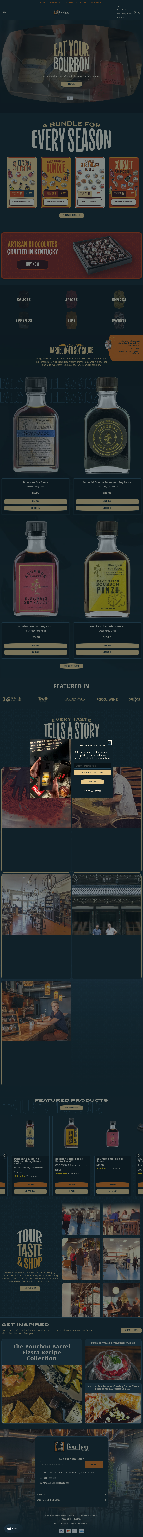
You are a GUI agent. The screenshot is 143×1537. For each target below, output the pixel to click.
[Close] (109, 742)
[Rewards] (13, 1528)
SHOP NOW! (92, 782)
